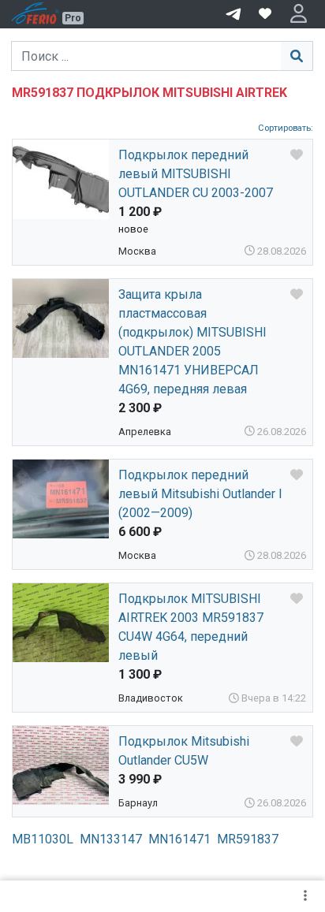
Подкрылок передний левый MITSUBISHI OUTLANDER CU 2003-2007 (195, 173)
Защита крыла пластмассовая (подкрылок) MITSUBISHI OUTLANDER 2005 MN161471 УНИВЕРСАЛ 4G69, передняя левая (192, 341)
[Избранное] (265, 14)
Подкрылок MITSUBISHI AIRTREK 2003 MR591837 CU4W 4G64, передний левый (190, 627)
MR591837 (247, 839)
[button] (298, 14)
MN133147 (111, 839)
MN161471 (179, 839)
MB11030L (42, 839)
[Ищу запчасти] (233, 12)
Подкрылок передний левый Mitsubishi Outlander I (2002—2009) (200, 493)
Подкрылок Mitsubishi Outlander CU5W (183, 751)
